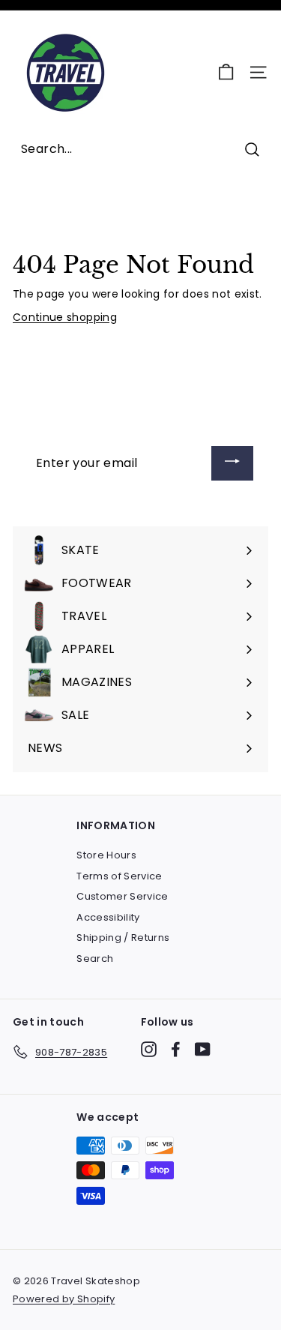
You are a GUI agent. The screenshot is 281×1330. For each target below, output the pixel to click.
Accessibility (108, 917)
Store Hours (106, 855)
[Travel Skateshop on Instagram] (149, 1049)
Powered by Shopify (64, 1299)
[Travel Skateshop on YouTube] (203, 1049)
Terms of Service (119, 876)
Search (94, 958)
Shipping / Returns (122, 937)
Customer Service (122, 896)
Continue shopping (65, 317)
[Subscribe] (232, 463)
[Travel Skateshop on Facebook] (176, 1049)
